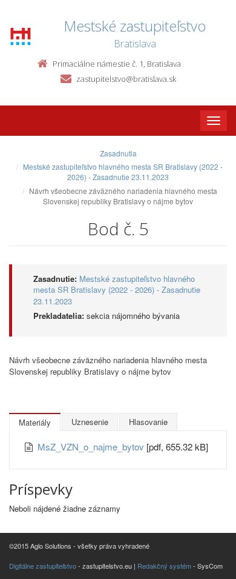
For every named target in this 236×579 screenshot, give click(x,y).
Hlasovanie (148, 421)
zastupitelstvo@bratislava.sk (126, 78)
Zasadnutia (118, 153)
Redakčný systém (164, 566)
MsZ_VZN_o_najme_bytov (92, 446)
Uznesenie (89, 421)
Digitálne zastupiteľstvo (42, 566)
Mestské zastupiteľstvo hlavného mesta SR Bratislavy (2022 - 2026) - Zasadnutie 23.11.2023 (123, 171)
